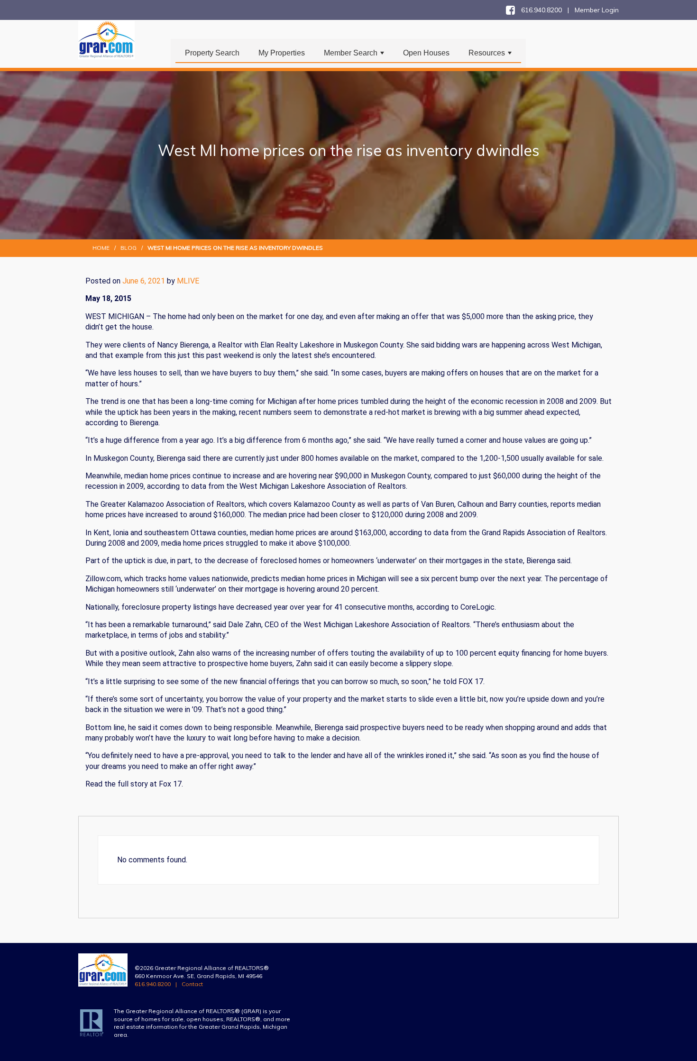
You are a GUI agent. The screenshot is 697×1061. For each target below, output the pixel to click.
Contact (192, 984)
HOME (101, 247)
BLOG (128, 247)
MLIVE (188, 280)
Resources (491, 55)
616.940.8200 (153, 984)
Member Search (355, 55)
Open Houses (426, 53)
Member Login (597, 10)
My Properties (281, 53)
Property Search (212, 53)
